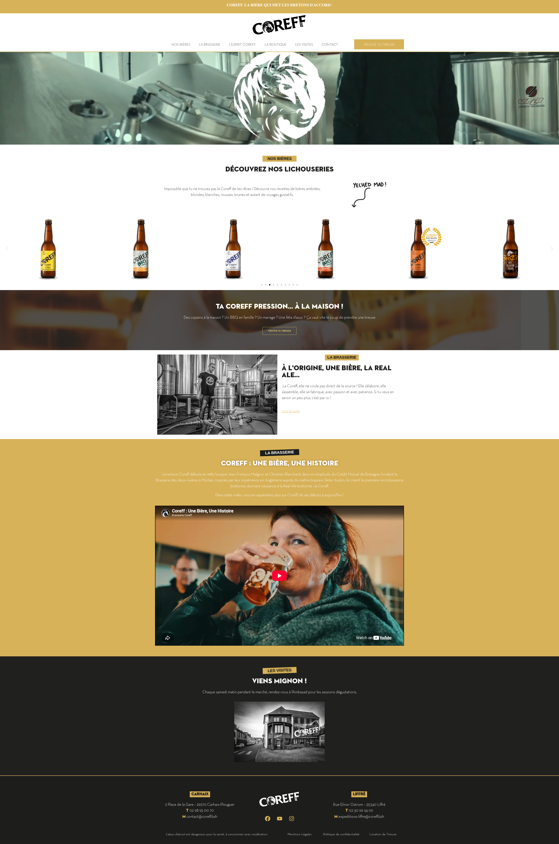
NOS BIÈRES (180, 44)
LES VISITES (304, 44)
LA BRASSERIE (209, 44)
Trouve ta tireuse (379, 44)
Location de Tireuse (383, 834)
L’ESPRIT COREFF (242, 44)
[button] (7, 248)
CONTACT (330, 44)
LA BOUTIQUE (275, 44)
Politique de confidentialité (341, 834)
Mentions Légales (300, 834)
